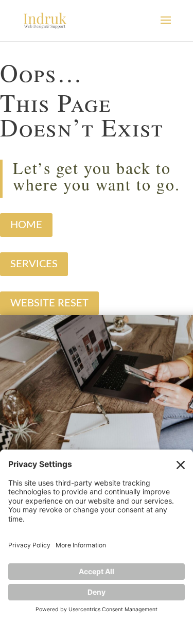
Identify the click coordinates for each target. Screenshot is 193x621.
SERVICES (34, 264)
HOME (26, 225)
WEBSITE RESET (49, 303)
